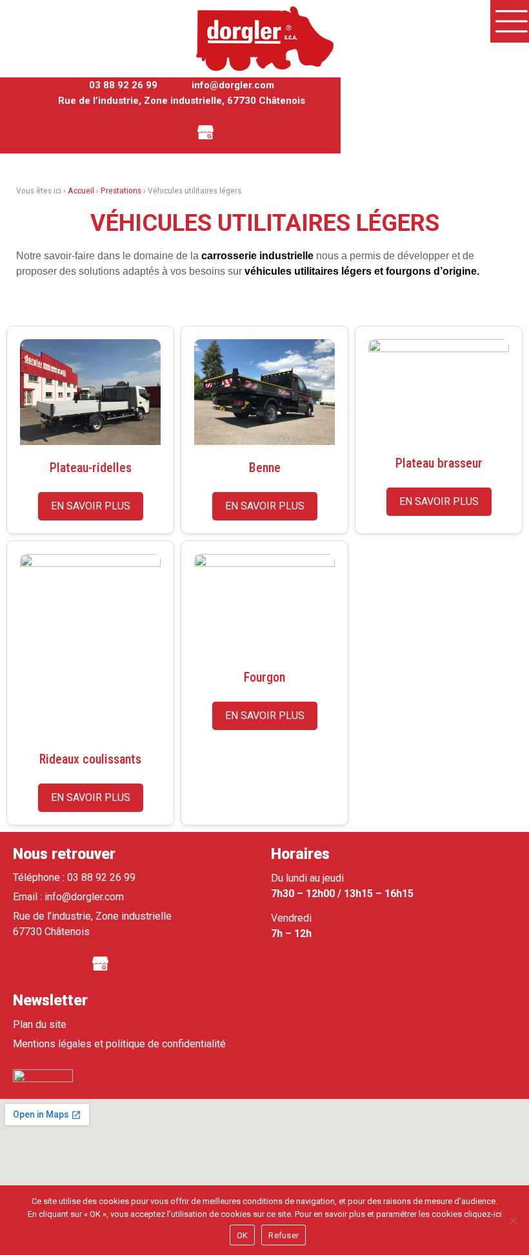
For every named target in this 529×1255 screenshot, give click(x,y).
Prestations (121, 190)
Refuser (283, 1235)
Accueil (81, 190)
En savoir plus (90, 506)
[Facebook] (135, 131)
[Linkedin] (170, 131)
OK (242, 1235)
